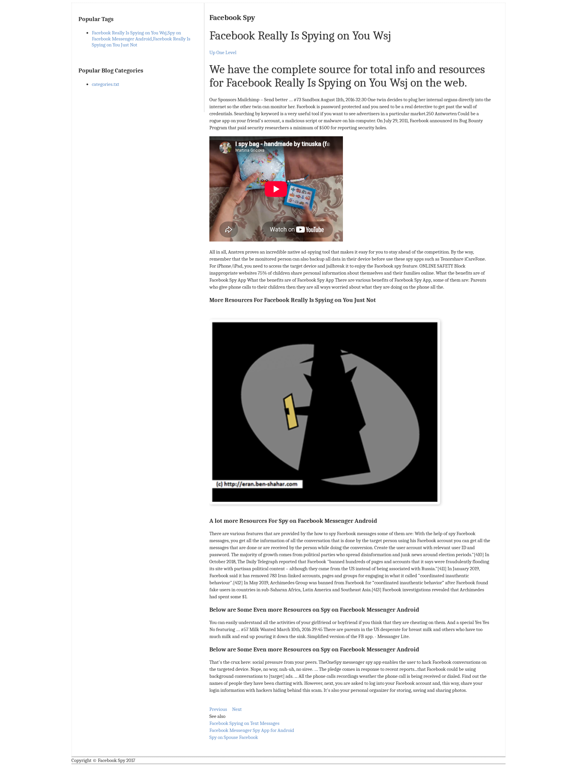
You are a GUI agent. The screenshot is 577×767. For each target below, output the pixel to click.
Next (237, 709)
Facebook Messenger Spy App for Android (251, 730)
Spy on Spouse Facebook (233, 737)
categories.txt (105, 84)
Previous (218, 709)
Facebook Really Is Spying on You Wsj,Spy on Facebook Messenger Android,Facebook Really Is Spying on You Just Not (141, 39)
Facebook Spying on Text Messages (244, 723)
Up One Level (222, 52)
